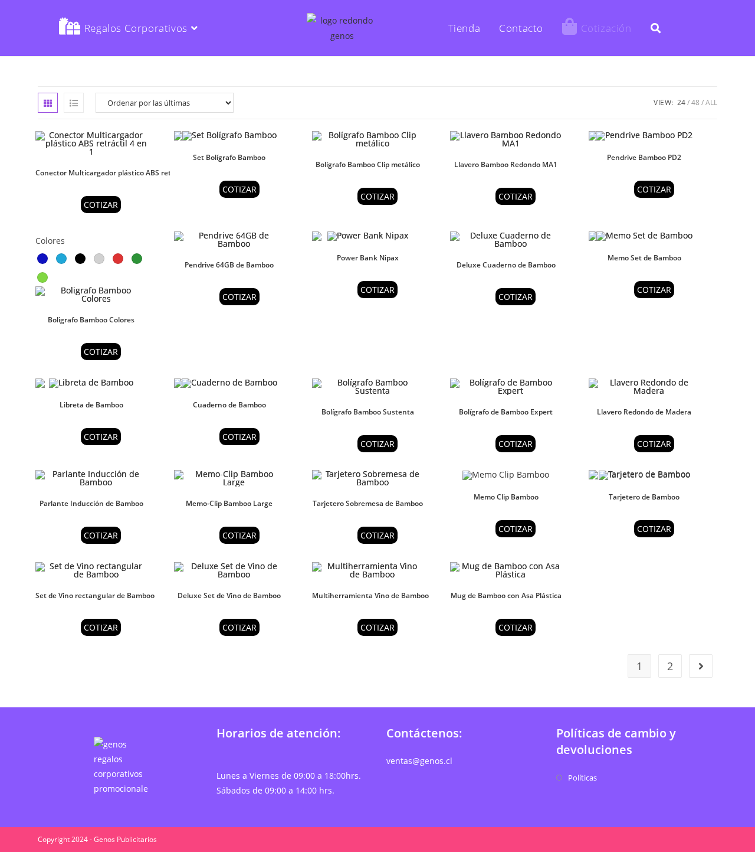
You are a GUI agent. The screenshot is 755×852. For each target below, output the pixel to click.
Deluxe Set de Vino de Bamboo (229, 595)
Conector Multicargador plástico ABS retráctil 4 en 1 (123, 173)
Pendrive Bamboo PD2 (644, 157)
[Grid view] (48, 103)
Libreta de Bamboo (91, 405)
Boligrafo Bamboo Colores (91, 320)
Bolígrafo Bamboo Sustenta (367, 412)
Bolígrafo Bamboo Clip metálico (368, 164)
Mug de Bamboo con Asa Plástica (506, 595)
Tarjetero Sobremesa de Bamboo (368, 503)
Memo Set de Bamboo (644, 258)
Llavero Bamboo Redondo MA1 (505, 164)
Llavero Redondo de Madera (644, 412)
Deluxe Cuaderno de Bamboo (506, 265)
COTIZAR (101, 204)
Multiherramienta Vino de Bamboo (370, 595)
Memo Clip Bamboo (506, 497)
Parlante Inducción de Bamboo (91, 503)
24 (681, 102)
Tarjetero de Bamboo (644, 497)
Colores (50, 240)
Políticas (582, 777)
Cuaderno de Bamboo (229, 405)
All (711, 102)
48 (695, 102)
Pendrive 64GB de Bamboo (229, 265)
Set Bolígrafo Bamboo (229, 157)
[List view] (74, 103)
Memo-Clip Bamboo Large (229, 503)
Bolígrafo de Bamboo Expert (506, 412)
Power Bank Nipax (368, 258)
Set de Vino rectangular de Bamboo (95, 595)
